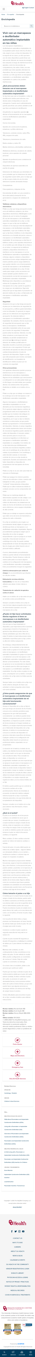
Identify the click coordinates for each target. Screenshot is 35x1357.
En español (10, 14)
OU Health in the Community (17, 1264)
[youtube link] (23, 1231)
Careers (17, 1247)
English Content (29, 8)
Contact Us (17, 1238)
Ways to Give (17, 1242)
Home (3, 14)
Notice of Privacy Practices (17, 1282)
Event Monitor (8, 1170)
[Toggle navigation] (3, 9)
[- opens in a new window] (17, 1308)
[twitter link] (16, 1231)
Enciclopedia (20, 14)
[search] (15, 26)
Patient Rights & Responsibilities (17, 1286)
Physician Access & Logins (17, 1277)
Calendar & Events (17, 1260)
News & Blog (17, 1256)
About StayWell (17, 1207)
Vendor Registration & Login (17, 1269)
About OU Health (17, 1251)
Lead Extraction (9, 1181)
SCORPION (21, 1344)
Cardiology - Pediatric (10, 1093)
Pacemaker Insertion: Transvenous (14, 1186)
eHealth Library (17, 1273)
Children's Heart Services (11, 1101)
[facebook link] (12, 1231)
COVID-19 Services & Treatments (17, 1295)
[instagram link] (19, 1231)
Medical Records (17, 1290)
